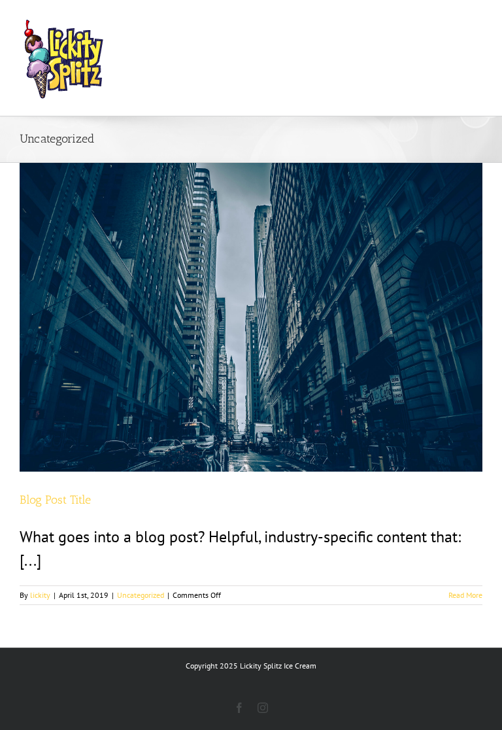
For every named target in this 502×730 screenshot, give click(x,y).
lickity (40, 595)
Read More (465, 595)
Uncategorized (140, 595)
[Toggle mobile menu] (475, 20)
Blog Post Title (55, 500)
